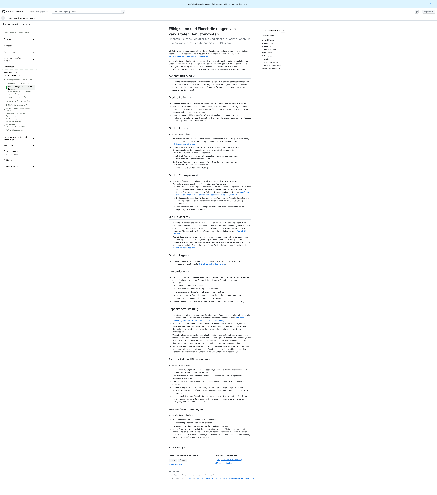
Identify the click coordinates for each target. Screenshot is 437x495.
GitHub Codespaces (182, 175)
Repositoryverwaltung (183, 309)
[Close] (430, 3)
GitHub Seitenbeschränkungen (212, 264)
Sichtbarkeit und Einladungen (188, 359)
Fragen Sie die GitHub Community (229, 460)
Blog (252, 478)
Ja (174, 460)
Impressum (190, 478)
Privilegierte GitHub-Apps (183, 144)
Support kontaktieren (225, 463)
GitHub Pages (178, 255)
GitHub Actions (179, 97)
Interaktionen (178, 271)
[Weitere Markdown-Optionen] (283, 30)
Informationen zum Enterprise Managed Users (188, 56)
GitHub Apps (177, 128)
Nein (183, 460)
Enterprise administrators (17, 24)
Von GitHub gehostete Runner (185, 248)
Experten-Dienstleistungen (239, 478)
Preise (225, 478)
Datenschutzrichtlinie (175, 464)
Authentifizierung (180, 76)
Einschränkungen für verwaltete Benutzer (19, 18)
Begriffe (200, 478)
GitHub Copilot (178, 217)
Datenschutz (209, 478)
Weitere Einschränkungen (186, 409)
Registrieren (428, 12)
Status (218, 478)
